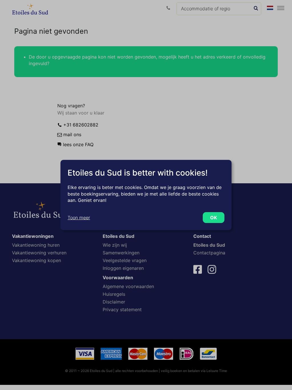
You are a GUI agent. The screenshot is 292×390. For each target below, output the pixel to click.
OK (213, 217)
